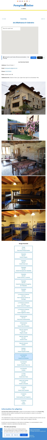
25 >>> (43, 19)
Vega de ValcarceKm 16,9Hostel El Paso (23, 338)
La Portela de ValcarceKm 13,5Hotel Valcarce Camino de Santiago (23, 297)
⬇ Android (33, 57)
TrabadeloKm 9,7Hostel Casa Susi (23, 262)
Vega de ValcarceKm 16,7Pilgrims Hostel (23, 331)
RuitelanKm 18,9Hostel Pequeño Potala (23, 350)
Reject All (16, 434)
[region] (15, 431)
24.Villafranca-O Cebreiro (23, 23)
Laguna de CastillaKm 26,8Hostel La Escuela (23, 382)
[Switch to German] (27, 1)
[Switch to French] (22, 1)
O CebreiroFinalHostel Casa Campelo (23, 389)
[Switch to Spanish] (18, 1)
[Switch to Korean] (29, 1)
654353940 (8, 71)
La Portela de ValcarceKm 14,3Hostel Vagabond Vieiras (23, 311)
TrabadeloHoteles (23, 290)
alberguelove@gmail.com (11, 68)
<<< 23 (4, 19)
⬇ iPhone (40, 57)
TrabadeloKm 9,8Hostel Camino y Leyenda (23, 276)
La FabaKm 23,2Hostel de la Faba (23, 375)
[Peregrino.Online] (23, 4)
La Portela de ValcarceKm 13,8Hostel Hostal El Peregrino (23, 304)
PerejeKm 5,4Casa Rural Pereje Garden (23, 249)
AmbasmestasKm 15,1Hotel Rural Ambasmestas (23, 318)
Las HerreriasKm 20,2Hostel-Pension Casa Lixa (23, 363)
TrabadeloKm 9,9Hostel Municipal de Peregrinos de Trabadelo (23, 283)
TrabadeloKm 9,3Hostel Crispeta (23, 255)
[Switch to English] (20, 1)
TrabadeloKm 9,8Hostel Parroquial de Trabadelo (23, 269)
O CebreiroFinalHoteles (23, 402)
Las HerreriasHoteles (23, 369)
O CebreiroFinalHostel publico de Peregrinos (23, 395)
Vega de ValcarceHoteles (23, 344)
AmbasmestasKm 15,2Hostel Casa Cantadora (23, 324)
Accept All (24, 434)
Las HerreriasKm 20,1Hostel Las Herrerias (23, 356)
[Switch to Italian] (25, 1)
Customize (8, 434)
